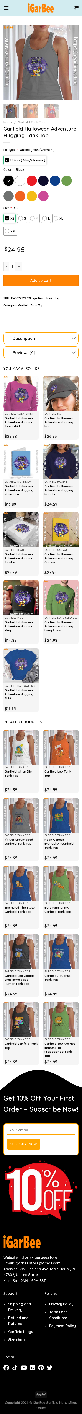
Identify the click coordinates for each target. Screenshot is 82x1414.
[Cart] (76, 8)
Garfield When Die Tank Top (18, 773)
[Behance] (34, 1368)
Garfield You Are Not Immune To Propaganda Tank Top (59, 1049)
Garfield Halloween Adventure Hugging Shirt (19, 694)
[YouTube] (25, 1368)
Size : (7, 208)
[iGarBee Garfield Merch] (41, 8)
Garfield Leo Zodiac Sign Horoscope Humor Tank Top (19, 979)
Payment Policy (62, 1326)
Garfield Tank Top (31, 122)
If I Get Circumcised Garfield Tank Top (19, 841)
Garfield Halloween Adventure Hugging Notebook (19, 490)
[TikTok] (16, 1368)
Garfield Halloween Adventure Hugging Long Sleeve (58, 626)
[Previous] (11, 62)
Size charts (17, 1339)
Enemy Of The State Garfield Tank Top (20, 909)
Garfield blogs (20, 1331)
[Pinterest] (42, 1368)
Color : (8, 170)
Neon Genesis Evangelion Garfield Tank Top (59, 843)
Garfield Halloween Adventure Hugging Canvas (58, 558)
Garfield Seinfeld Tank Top (21, 1046)
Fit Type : (10, 150)
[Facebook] (7, 1368)
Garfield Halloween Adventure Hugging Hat (58, 422)
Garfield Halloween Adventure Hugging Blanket (19, 558)
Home (7, 122)
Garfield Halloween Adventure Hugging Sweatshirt (19, 422)
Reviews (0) (24, 352)
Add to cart (40, 280)
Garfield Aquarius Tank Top (57, 978)
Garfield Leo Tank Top (57, 773)
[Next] (71, 62)
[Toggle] (73, 339)
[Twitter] (51, 1368)
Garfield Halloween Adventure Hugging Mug (19, 626)
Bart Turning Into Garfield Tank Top (57, 909)
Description (24, 338)
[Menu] (6, 7)
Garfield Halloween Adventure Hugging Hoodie (58, 490)
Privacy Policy (61, 1304)
